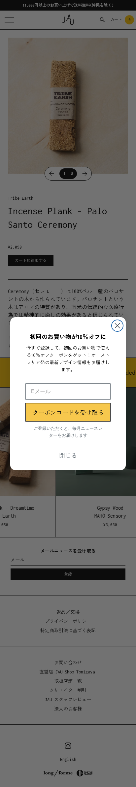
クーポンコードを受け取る (68, 412)
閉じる (68, 455)
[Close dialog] (117, 325)
